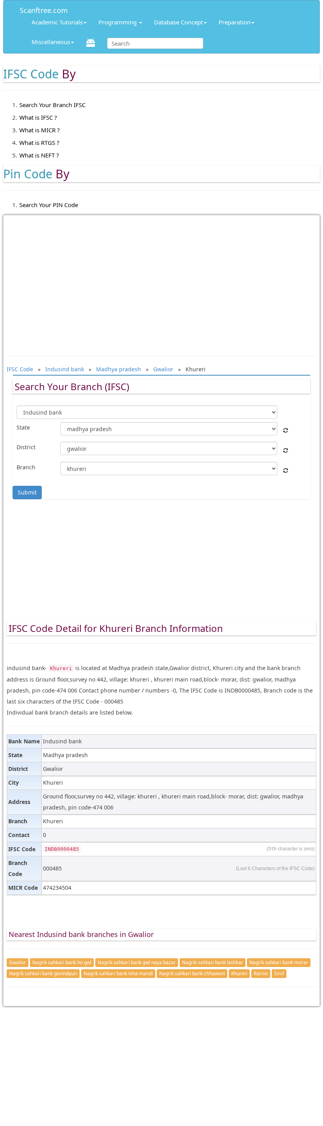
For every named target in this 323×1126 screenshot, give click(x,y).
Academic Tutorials (57, 22)
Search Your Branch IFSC (52, 105)
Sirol (279, 973)
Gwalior (17, 962)
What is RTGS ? (39, 142)
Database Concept (178, 22)
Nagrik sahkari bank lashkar (212, 962)
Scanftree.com (44, 9)
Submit (27, 492)
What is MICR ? (39, 130)
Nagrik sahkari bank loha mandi (118, 973)
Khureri (239, 973)
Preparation (235, 22)
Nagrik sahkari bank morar (278, 962)
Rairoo (261, 973)
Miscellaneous (51, 42)
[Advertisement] (161, 281)
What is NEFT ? (39, 155)
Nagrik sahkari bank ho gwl (61, 962)
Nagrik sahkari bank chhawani (192, 973)
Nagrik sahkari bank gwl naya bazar (137, 962)
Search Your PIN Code (48, 205)
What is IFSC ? (38, 117)
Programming (118, 22)
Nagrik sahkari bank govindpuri (43, 973)
